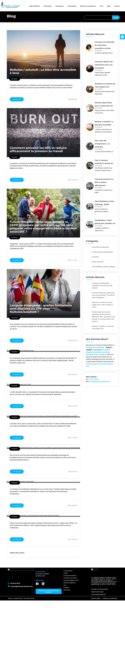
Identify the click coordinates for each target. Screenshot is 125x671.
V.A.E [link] (101, 6)
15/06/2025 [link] (98, 165)
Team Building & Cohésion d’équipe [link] (103, 267)
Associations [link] (71, 6)
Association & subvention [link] (100, 247)
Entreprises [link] (60, 6)
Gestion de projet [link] (97, 262)
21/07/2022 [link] (73, 539)
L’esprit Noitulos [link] (34, 6)
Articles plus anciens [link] (17, 553)
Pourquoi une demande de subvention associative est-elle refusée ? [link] (102, 285)
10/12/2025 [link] (98, 70)
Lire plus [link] (16, 99)
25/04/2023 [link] (73, 340)
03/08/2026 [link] (98, 50)
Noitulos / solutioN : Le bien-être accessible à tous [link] (43, 71)
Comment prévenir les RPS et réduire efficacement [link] (104, 182)
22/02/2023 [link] (73, 374)
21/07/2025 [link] (98, 149)
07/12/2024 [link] (98, 225)
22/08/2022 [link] (73, 505)
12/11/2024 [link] (73, 260)
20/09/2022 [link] (73, 471)
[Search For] (98, 17)
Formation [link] (95, 257)
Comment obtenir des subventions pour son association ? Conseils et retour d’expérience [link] (103, 295)
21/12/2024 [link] (98, 206)
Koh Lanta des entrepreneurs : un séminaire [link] (102, 144)
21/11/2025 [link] (98, 89)
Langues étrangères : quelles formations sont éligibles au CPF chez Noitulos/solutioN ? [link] (41, 309)
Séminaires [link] (48, 6)
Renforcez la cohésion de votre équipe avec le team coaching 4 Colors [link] (102, 305)
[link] (122, 36)
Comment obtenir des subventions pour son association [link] (104, 65)
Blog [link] (108, 6)
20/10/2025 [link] (98, 108)
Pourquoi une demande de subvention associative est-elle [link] (104, 45)
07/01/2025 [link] (73, 180)
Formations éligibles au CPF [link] (71, 580)
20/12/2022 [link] (73, 406)
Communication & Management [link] (102, 252)
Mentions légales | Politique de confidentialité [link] (104, 598)
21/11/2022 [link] (73, 437)
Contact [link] (117, 6)
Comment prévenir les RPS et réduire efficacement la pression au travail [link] (38, 149)
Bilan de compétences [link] (88, 6)
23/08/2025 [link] (73, 99)
